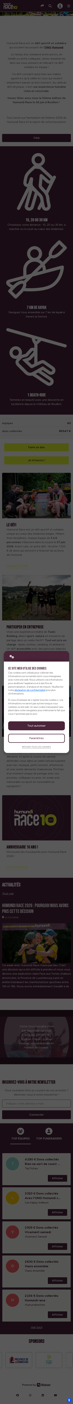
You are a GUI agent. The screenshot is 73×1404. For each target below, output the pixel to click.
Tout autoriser (36, 725)
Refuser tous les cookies (36, 747)
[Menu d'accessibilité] (69, 1400)
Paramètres (36, 738)
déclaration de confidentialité (29, 690)
